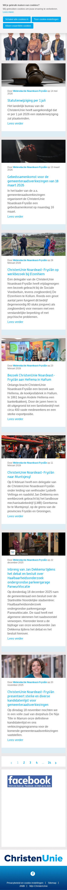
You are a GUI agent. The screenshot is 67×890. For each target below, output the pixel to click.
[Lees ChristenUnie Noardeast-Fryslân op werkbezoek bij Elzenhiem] (33, 243)
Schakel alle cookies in (16, 19)
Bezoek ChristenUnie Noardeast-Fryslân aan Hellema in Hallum (31, 377)
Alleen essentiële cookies (18, 26)
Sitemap (52, 883)
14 (49, 762)
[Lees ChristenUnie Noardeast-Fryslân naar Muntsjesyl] (33, 445)
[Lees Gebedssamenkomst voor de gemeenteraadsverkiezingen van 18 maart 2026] (33, 150)
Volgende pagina (55, 763)
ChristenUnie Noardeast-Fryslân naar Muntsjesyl (30, 475)
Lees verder (15, 123)
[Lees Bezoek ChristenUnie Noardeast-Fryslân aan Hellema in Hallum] (33, 348)
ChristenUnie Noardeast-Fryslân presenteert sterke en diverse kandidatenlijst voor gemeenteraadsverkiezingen (30, 698)
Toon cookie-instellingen (46, 19)
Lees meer (8, 12)
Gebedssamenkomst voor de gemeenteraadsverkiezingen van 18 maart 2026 (32, 181)
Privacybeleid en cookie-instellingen (25, 883)
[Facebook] (33, 873)
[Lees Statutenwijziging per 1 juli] (33, 74)
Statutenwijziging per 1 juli (26, 100)
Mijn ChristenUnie (38, 886)
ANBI (22, 886)
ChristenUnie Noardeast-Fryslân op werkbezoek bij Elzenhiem (33, 272)
